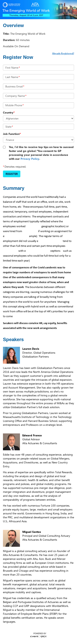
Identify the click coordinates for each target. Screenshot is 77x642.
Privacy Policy (30, 159)
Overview (13, 25)
